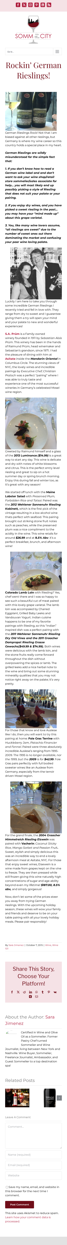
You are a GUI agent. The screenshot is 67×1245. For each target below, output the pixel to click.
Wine (48, 945)
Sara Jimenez (16, 945)
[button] (7, 1098)
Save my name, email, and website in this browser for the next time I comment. (32, 1191)
